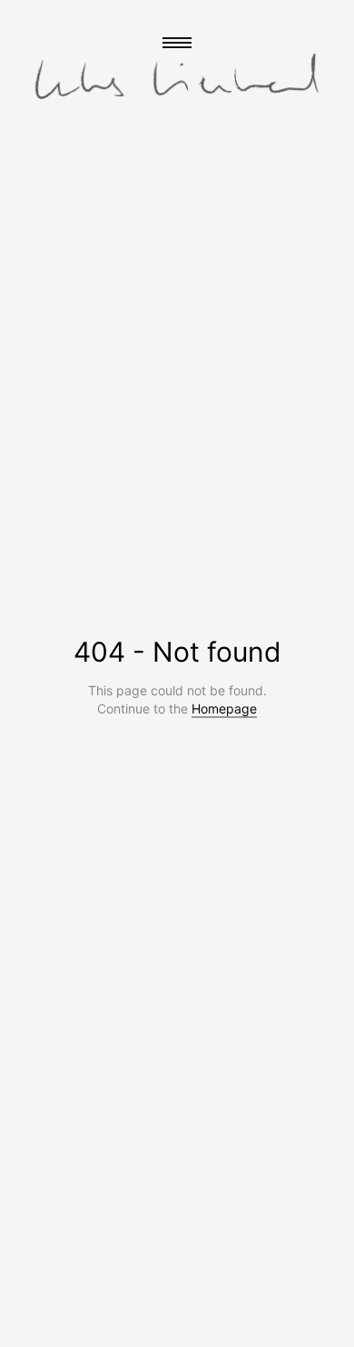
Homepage (224, 708)
